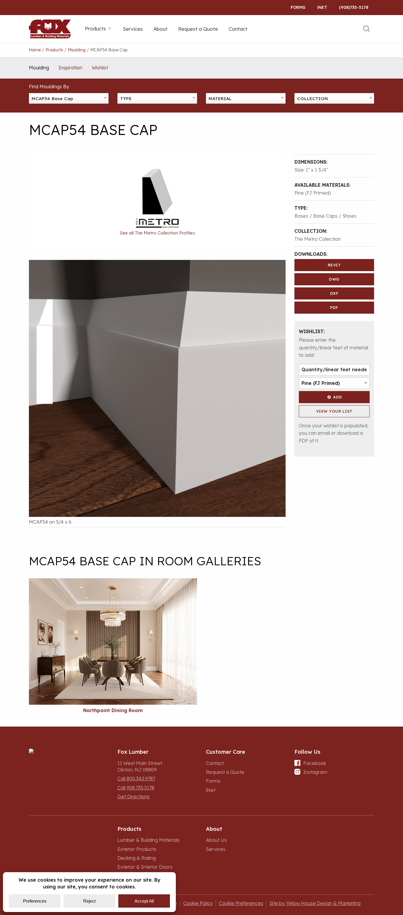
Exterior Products (136, 849)
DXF (334, 293)
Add (337, 397)
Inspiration (70, 68)
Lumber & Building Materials (148, 840)
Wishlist (100, 68)
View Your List (334, 411)
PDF (334, 307)
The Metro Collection (317, 239)
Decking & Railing (136, 858)
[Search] (366, 28)
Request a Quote (225, 772)
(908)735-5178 (353, 7)
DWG (334, 279)
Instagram (315, 772)
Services (215, 849)
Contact (215, 763)
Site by (315, 903)
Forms (298, 7)
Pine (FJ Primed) (312, 193)
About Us (216, 840)
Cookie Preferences (241, 903)
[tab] (98, 28)
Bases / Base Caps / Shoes (325, 216)
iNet (210, 790)
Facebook (314, 763)
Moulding (39, 68)
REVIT (334, 265)
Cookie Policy (198, 903)
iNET (322, 7)
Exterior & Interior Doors (145, 867)
